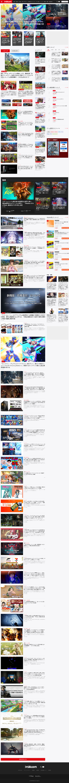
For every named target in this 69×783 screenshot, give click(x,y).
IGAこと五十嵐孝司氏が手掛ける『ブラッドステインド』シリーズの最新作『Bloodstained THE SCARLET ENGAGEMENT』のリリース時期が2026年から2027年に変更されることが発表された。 (34, 391)
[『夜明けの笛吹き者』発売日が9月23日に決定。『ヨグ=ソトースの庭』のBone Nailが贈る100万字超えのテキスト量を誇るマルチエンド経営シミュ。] (59, 202)
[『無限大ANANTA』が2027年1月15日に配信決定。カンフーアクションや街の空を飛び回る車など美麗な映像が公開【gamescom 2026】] (29, 34)
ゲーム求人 (38, 1)
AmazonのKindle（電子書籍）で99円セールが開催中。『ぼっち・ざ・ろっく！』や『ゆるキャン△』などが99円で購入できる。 (34, 251)
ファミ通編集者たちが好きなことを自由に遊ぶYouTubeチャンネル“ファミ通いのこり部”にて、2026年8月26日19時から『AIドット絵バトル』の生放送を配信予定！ (34, 463)
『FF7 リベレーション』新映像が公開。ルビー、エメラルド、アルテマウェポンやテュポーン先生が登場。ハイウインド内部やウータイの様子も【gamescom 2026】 (40, 76)
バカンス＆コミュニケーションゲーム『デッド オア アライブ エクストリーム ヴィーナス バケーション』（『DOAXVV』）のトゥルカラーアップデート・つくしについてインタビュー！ (34, 265)
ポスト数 (63, 49)
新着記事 (15, 51)
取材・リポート (38, 131)
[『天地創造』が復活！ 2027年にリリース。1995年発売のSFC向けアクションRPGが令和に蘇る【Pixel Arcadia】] (40, 115)
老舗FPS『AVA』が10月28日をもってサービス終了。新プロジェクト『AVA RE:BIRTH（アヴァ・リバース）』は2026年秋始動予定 (34, 688)
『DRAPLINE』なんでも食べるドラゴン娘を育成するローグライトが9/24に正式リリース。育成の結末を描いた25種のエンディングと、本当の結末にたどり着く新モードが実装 (34, 531)
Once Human (27, 543)
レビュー (3, 16)
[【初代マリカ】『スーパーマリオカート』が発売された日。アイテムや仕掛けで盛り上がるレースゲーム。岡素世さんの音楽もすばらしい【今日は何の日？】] (9, 125)
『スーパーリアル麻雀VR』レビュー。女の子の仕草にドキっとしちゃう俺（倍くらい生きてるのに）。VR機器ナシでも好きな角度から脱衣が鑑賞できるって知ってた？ (56, 66)
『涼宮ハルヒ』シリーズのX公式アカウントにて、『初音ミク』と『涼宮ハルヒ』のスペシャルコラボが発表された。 (34, 490)
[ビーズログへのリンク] (38, 776)
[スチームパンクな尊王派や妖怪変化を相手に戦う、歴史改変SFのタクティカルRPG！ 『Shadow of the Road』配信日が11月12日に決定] (9, 114)
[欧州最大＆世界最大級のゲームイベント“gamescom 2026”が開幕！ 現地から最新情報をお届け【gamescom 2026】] (12, 223)
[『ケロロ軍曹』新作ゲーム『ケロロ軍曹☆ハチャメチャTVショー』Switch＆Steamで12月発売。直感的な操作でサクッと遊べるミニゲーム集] (12, 706)
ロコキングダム (27, 471)
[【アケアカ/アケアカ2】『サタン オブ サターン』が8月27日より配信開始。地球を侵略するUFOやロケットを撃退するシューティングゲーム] (12, 663)
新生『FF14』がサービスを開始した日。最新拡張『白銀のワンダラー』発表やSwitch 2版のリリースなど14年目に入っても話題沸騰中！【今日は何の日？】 (17, 75)
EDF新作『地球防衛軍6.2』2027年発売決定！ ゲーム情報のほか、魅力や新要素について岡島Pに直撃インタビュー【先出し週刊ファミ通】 (40, 91)
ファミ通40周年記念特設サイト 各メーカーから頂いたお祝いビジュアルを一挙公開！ (34, 602)
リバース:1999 (27, 643)
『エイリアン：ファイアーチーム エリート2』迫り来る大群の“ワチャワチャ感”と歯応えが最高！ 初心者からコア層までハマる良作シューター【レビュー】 (34, 517)
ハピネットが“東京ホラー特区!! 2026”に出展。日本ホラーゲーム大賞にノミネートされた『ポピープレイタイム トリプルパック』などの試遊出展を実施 (34, 674)
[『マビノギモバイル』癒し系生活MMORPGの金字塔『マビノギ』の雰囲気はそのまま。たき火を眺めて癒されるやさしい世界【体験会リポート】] (40, 128)
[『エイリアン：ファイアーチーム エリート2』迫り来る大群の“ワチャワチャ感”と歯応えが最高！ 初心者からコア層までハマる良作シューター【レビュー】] (12, 520)
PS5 (23, 1)
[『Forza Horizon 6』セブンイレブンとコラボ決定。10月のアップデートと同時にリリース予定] (12, 563)
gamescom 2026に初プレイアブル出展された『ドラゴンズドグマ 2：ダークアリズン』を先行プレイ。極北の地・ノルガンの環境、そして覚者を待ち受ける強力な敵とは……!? (34, 377)
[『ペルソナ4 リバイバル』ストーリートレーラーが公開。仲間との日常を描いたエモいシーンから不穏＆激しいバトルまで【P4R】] (9, 158)
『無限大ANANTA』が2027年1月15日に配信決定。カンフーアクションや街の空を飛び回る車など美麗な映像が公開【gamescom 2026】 (29, 40)
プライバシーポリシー (27, 770)
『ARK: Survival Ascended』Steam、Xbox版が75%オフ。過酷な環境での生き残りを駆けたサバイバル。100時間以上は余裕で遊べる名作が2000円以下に (34, 731)
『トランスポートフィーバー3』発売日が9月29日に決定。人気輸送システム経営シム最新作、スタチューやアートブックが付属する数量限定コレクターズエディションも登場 (34, 431)
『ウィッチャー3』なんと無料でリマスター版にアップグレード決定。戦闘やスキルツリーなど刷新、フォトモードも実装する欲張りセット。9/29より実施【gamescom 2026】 (40, 40)
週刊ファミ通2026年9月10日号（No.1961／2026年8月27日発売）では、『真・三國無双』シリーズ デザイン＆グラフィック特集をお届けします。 (34, 634)
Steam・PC (49, 133)
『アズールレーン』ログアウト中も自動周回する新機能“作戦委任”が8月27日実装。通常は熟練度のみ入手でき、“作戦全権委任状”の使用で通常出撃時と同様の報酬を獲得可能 (23, 317)
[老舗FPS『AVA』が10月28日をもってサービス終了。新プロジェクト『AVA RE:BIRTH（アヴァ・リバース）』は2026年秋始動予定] (12, 691)
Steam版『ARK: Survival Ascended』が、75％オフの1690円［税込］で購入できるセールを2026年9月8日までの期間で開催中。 (34, 734)
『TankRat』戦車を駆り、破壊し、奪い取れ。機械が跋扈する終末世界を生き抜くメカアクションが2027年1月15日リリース (34, 745)
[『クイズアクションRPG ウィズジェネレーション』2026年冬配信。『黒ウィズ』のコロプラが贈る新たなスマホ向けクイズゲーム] (12, 448)
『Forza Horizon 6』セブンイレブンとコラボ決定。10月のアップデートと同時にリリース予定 (34, 559)
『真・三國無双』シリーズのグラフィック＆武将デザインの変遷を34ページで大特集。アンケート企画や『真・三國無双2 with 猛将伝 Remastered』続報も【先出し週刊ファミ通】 (34, 631)
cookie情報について (43, 770)
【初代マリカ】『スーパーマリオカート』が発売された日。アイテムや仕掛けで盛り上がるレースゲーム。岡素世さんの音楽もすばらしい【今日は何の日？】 (25, 123)
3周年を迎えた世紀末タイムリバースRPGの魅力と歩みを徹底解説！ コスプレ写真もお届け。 (34, 645)
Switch (20, 1)
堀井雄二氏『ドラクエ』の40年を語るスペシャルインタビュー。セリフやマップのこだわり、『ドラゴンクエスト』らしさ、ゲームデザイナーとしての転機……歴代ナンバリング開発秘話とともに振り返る (51, 318)
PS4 (62, 131)
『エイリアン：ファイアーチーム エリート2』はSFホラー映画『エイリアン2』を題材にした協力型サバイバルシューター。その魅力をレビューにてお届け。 (34, 520)
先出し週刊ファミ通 (39, 87)
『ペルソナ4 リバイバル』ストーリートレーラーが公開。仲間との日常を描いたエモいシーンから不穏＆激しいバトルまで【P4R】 (25, 156)
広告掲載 (49, 770)
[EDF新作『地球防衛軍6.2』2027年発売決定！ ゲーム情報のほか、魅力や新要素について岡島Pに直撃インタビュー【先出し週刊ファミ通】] (40, 85)
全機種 (48, 131)
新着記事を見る (23, 759)
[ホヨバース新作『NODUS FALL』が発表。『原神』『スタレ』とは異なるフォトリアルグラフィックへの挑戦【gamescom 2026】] (40, 55)
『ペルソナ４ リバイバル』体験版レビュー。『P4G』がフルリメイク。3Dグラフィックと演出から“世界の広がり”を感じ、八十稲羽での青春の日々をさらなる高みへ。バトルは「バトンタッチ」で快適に (57, 26)
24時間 (52, 49)
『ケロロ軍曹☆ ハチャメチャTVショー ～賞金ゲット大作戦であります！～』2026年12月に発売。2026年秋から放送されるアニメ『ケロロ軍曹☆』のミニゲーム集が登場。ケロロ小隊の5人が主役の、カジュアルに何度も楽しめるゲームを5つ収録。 (34, 706)
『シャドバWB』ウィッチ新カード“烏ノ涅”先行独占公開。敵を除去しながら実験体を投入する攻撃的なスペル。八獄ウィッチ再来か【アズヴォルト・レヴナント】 (40, 166)
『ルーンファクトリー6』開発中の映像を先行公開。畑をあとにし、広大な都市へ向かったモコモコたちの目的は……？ (40, 150)
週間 (56, 49)
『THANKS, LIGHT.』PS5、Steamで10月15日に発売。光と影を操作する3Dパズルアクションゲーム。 (34, 620)
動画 (45, 1)
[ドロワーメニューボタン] (1, 1)
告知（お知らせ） (26, 457)
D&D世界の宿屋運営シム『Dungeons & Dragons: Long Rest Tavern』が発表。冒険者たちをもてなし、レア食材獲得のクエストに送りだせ (25, 145)
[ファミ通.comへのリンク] (7, 1)
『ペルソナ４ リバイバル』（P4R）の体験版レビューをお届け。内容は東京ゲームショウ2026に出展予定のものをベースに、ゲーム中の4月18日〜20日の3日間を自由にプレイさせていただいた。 (34, 577)
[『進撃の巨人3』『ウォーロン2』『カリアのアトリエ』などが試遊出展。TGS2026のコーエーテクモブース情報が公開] (12, 328)
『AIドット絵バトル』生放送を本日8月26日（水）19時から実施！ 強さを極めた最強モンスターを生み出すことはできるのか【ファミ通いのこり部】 (34, 460)
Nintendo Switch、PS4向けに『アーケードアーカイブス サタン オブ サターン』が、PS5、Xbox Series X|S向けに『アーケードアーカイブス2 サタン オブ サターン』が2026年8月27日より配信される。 (34, 663)
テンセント (25, 475)
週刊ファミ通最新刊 (52, 139)
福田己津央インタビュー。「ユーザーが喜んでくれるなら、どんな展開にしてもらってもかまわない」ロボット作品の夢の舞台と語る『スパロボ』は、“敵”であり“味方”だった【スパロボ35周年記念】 (63, 318)
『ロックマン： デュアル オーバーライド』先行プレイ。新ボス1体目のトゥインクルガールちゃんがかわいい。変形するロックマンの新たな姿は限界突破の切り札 (23, 23)
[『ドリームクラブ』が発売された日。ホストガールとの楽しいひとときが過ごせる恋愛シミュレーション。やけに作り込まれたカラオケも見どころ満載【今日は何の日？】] (8, 85)
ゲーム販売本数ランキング (53, 87)
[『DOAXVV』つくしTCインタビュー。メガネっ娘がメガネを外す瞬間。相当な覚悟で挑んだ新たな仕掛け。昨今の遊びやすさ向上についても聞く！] (12, 265)
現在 (48, 49)
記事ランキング (50, 47)
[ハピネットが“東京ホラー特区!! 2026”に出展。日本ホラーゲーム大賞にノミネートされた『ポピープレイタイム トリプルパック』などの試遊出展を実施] (12, 677)
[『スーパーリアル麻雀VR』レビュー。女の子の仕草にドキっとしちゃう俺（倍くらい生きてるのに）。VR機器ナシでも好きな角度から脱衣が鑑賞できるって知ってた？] (65, 66)
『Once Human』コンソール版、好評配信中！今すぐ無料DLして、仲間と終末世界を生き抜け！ (34, 545)
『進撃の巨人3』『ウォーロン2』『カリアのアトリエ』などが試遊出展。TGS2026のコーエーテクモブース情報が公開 (34, 325)
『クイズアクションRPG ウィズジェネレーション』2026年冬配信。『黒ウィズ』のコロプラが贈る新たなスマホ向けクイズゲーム (34, 445)
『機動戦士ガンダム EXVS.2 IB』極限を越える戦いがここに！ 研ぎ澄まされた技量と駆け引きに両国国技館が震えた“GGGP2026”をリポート (40, 106)
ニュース (41, 1)
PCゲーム (26, 1)
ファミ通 (25, 604)
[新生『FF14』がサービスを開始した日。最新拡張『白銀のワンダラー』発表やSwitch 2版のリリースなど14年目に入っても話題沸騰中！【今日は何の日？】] (17, 62)
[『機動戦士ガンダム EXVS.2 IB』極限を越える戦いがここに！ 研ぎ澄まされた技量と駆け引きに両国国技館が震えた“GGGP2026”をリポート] (40, 100)
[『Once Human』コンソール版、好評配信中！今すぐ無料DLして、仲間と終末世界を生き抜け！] (12, 548)
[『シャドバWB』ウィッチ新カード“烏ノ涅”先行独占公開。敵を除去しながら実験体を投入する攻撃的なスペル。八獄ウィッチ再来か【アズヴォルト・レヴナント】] (40, 159)
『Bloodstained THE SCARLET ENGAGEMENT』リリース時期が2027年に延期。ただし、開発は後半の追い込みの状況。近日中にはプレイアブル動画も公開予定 (34, 388)
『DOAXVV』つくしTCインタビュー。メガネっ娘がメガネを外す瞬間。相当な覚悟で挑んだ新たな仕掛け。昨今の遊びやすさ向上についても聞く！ (34, 262)
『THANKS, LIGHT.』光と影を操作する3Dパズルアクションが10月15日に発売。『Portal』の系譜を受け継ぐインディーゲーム (34, 617)
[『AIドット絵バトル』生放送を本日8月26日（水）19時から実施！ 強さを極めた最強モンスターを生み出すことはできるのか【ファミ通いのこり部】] (12, 463)
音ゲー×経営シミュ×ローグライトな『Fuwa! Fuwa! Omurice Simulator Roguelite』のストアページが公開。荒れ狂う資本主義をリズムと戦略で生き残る (34, 277)
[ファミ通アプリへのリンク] (31, 776)
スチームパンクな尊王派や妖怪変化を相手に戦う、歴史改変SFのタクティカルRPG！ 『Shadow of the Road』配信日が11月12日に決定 (25, 112)
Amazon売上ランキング (52, 217)
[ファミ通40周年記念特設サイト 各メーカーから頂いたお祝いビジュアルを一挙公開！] (12, 606)
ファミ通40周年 (27, 600)
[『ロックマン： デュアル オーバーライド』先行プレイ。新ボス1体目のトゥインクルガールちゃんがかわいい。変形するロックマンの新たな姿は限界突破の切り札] (23, 349)
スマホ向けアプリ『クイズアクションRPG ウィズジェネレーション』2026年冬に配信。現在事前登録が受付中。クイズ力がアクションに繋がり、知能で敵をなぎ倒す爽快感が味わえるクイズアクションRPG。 (34, 448)
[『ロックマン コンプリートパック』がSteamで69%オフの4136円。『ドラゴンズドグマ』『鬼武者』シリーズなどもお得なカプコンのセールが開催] (65, 79)
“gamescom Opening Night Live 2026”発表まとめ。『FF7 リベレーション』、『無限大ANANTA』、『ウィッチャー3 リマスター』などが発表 (17, 40)
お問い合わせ (20, 770)
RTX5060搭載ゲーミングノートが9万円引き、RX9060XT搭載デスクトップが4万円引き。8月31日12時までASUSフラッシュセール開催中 (34, 402)
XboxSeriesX (55, 133)
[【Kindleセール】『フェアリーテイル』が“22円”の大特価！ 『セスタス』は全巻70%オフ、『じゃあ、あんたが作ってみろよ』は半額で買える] (63, 295)
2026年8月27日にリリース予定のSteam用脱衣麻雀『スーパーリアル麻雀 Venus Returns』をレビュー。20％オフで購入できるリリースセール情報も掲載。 (34, 591)
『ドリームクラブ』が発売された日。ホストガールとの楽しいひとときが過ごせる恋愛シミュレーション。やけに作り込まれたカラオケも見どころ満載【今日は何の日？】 (8, 94)
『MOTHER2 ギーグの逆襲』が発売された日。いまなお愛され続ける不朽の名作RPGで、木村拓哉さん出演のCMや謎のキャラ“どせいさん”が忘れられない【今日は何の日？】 (25, 94)
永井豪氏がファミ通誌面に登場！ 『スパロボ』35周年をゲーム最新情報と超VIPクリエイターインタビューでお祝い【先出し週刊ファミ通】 (56, 73)
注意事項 (37, 770)
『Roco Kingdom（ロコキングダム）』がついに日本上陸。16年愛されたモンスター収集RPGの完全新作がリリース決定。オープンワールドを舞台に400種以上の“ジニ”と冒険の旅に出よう (6, 40)
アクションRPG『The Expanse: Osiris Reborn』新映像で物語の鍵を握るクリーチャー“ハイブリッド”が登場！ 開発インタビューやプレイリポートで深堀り (25, 134)
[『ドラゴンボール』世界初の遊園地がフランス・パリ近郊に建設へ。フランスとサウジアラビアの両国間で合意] (65, 53)
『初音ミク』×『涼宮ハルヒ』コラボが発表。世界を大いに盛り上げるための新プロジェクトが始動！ (34, 487)
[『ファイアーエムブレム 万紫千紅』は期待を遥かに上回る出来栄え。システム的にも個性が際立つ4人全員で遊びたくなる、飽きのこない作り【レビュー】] (52, 295)
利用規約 (33, 770)
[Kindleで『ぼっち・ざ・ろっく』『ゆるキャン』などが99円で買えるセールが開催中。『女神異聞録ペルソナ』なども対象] (65, 60)
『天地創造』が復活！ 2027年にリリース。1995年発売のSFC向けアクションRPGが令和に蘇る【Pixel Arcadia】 (40, 121)
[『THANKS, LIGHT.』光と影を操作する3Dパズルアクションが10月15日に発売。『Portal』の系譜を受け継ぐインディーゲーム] (12, 620)
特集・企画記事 (49, 1)
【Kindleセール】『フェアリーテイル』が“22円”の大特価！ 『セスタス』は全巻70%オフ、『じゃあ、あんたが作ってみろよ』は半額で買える (63, 302)
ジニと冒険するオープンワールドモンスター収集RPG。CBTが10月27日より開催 (34, 473)
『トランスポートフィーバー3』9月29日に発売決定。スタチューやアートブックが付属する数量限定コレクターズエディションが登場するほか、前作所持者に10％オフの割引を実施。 (34, 434)
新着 (14, 1)
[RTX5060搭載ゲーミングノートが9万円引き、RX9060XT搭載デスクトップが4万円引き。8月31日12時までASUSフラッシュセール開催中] (12, 406)
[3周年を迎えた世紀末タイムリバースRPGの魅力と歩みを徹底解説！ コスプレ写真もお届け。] (12, 648)
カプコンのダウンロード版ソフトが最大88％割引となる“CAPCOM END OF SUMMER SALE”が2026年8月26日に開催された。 (34, 420)
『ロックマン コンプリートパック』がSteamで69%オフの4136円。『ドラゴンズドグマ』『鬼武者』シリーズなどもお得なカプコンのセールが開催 (56, 79)
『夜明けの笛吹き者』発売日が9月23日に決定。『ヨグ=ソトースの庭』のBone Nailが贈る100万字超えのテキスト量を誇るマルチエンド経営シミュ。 (59, 206)
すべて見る (66, 47)
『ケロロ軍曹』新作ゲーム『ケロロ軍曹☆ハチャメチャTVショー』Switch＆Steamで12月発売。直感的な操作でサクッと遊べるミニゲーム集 (34, 702)
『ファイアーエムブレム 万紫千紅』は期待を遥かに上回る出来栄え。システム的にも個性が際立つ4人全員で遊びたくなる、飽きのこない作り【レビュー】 (51, 302)
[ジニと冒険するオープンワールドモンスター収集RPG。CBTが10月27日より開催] (12, 477)
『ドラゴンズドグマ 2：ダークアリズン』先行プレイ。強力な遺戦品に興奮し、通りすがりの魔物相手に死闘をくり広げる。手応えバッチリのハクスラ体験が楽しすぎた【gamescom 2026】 (57, 13)
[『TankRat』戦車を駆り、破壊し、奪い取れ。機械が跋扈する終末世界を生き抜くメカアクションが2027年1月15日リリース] (12, 748)
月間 (59, 49)
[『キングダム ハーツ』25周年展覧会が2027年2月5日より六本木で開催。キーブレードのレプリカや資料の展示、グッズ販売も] (12, 720)
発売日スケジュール (31, 1)
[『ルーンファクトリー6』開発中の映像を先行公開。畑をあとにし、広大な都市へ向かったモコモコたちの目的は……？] (40, 144)
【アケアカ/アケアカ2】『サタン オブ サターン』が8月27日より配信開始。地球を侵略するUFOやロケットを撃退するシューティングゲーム (34, 659)
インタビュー (20, 132)
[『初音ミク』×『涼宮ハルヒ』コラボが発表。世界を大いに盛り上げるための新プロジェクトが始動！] (12, 491)
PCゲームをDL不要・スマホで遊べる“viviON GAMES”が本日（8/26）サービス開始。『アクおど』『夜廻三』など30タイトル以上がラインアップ (34, 502)
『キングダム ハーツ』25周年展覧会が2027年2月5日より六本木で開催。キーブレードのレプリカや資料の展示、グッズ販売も (34, 717)
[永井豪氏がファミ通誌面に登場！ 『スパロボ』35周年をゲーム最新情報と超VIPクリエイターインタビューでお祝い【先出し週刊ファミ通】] (65, 72)
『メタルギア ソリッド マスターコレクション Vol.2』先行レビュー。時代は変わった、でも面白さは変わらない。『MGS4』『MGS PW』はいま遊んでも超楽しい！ (63, 286)
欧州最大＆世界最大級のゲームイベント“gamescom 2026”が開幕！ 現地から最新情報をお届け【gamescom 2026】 (34, 219)
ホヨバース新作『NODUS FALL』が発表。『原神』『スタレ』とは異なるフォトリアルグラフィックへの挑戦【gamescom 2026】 (40, 61)
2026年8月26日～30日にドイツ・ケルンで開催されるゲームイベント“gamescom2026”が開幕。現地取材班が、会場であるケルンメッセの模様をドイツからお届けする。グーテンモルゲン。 (34, 223)
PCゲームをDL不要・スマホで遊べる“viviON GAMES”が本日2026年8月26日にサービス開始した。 (34, 506)
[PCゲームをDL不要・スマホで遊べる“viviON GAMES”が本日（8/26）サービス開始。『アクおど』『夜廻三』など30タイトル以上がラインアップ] (12, 506)
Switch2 (17, 1)
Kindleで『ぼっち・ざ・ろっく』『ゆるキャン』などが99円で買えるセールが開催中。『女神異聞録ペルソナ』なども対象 (56, 60)
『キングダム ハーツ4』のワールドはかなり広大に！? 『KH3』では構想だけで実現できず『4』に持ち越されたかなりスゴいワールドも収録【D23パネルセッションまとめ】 (52, 286)
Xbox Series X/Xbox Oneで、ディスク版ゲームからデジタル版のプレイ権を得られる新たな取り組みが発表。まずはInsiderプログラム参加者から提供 (25, 167)
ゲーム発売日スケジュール (53, 128)
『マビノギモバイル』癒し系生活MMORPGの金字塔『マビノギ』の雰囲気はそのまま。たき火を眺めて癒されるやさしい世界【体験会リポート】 (40, 135)
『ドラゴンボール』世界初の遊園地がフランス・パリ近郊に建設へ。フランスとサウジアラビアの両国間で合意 (56, 54)
